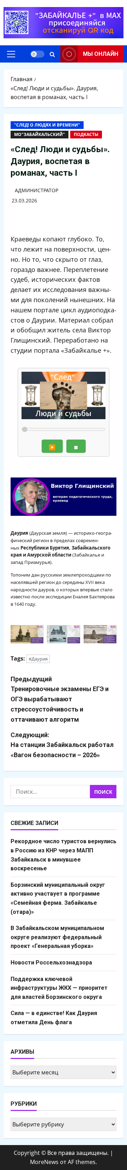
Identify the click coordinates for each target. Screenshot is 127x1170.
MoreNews (44, 1162)
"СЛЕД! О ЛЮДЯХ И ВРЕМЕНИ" (47, 125)
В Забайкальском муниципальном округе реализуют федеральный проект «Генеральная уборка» (57, 937)
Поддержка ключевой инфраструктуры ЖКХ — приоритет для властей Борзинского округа (59, 988)
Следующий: (62, 745)
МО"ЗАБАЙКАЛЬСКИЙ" (39, 134)
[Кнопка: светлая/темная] (37, 54)
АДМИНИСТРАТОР (36, 190)
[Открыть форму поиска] (52, 54)
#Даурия (38, 659)
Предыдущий (60, 699)
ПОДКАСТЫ (86, 134)
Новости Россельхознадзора (51, 962)
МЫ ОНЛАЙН (100, 54)
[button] (11, 54)
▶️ (52, 447)
